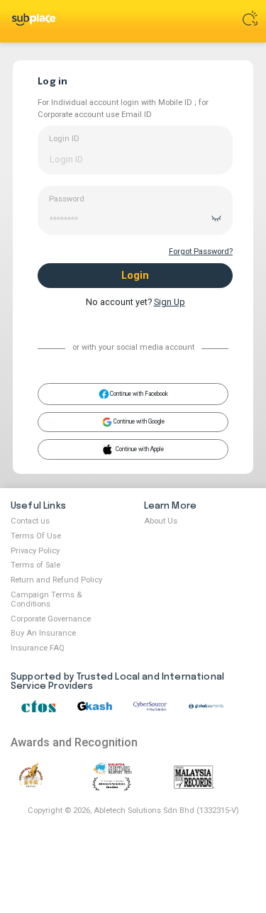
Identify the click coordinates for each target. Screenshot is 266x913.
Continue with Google (138, 423)
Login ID (64, 138)
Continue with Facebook (139, 393)
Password (66, 199)
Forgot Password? (201, 251)
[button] (130, 424)
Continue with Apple (139, 450)
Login (135, 276)
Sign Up (169, 302)
